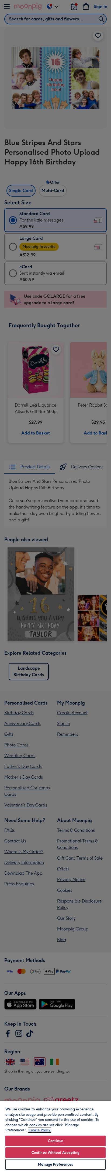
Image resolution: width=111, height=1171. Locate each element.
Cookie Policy (40, 1130)
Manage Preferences (55, 1164)
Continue (55, 1141)
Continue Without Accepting (55, 1153)
